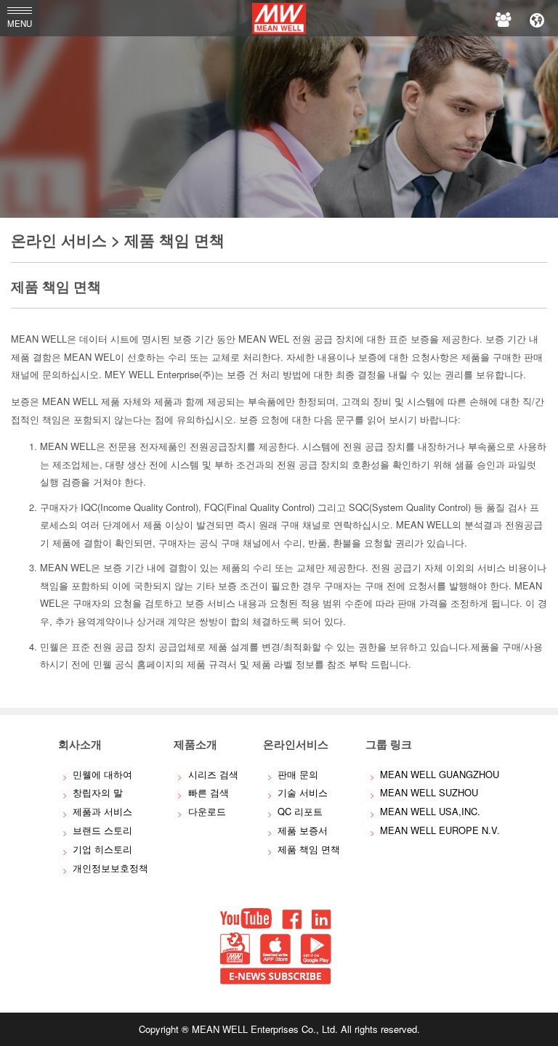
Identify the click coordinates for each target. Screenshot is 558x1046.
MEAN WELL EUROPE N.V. (440, 830)
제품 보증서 (303, 830)
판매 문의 (298, 774)
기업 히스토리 (102, 849)
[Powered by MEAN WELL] (235, 961)
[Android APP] (316, 961)
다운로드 (207, 811)
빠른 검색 (208, 792)
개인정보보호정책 (110, 868)
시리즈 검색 (213, 774)
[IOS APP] (275, 961)
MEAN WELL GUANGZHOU (439, 774)
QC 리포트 (300, 811)
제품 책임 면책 (309, 849)
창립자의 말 (98, 792)
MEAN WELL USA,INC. (430, 811)
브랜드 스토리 (102, 830)
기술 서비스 (303, 792)
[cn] (537, 18)
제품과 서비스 (102, 811)
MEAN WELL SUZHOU (429, 792)
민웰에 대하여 (102, 774)
